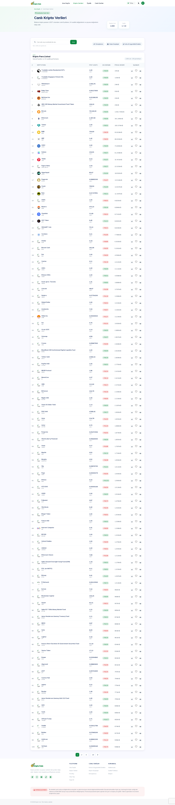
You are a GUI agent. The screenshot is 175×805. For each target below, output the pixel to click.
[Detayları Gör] (140, 71)
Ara (73, 42)
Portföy (71, 774)
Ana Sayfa (66, 3)
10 (93, 755)
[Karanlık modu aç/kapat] (138, 3)
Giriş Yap (72, 777)
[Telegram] (50, 777)
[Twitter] (32, 777)
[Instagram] (37, 777)
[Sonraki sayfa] (98, 755)
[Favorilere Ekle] (136, 70)
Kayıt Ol (71, 780)
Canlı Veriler (99, 3)
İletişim (110, 774)
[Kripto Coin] (37, 765)
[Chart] (132, 71)
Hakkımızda (111, 767)
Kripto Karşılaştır (114, 44)
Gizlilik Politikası (113, 770)
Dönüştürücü (99, 44)
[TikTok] (46, 777)
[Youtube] (41, 777)
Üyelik (89, 3)
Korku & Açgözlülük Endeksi (132, 44)
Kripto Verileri (78, 3)
